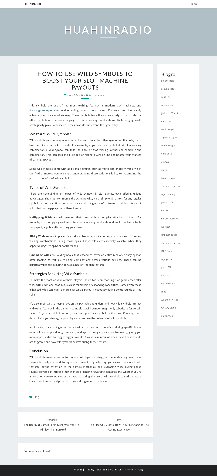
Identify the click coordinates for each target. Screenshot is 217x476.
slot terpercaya (169, 218)
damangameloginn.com (44, 110)
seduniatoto (168, 88)
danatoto (166, 121)
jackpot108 (167, 202)
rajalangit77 (168, 104)
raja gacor (166, 259)
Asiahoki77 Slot (169, 299)
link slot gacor (169, 234)
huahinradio (30, 4)
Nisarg (139, 469)
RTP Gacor (167, 251)
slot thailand (168, 283)
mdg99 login (168, 145)
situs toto (166, 275)
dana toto (166, 153)
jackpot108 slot (169, 113)
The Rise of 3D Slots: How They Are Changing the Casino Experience (119, 425)
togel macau (168, 178)
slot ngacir (167, 315)
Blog (194, 4)
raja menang (168, 194)
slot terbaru (167, 80)
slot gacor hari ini (170, 186)
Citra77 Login (168, 307)
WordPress (116, 469)
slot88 (164, 169)
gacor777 (166, 267)
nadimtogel (167, 129)
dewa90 (165, 161)
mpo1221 (166, 96)
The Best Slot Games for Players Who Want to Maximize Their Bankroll (51, 425)
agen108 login (169, 137)
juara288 (165, 226)
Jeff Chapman (97, 94)
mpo (163, 291)
